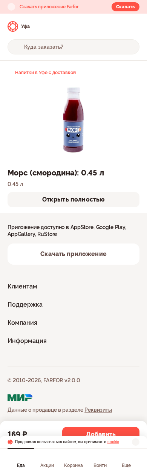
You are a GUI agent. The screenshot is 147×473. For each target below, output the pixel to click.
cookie (113, 442)
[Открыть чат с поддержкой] (132, 26)
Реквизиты (98, 410)
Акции (47, 465)
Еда (21, 465)
